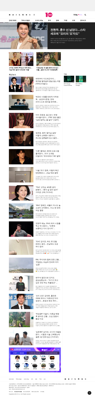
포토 (73, 20)
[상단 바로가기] (89, 393)
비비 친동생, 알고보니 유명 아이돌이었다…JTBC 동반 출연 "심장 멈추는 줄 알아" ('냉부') (48, 117)
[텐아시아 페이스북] (16, 14)
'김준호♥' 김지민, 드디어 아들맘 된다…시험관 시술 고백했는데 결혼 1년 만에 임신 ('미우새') (48, 334)
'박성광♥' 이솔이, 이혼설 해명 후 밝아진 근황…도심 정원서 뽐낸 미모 (47, 316)
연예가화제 (12, 20)
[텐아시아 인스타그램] (23, 14)
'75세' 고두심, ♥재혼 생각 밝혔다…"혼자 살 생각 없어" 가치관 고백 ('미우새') (47, 189)
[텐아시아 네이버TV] (13, 14)
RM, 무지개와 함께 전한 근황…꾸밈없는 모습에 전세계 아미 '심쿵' (48, 262)
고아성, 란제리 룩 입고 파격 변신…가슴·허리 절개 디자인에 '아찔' (20, 69)
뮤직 (49, 20)
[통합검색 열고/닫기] (85, 15)
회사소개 (11, 391)
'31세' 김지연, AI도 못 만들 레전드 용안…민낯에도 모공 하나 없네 (47, 244)
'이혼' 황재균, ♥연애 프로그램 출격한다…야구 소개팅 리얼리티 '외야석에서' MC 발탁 (48, 153)
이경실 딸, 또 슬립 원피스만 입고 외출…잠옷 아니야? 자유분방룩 (47, 69)
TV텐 (65, 20)
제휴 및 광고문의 (35, 391)
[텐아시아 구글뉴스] (29, 14)
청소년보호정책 (26, 391)
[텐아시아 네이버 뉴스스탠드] (26, 14)
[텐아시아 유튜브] (9, 14)
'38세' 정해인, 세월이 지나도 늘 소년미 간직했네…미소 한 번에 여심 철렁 (48, 207)
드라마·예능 (39, 20)
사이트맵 (42, 391)
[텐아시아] (48, 15)
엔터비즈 (83, 20)
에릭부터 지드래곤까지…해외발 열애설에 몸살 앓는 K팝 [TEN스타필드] (48, 81)
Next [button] (57, 363)
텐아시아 (16, 394)
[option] (34, 363)
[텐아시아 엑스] (19, 14)
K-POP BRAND (18, 353)
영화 (57, 20)
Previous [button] (11, 363)
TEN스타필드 (25, 20)
